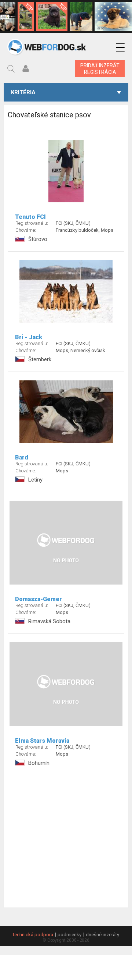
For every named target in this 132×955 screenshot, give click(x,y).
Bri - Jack (28, 337)
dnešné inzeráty (102, 934)
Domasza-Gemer (38, 599)
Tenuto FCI (30, 216)
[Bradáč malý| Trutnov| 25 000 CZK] (26, 16)
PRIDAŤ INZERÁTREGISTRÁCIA (100, 69)
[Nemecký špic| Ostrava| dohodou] (51, 16)
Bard (21, 457)
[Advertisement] (66, 841)
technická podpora (33, 934)
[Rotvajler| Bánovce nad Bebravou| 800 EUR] (81, 16)
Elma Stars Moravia (42, 740)
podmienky (69, 934)
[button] (120, 48)
